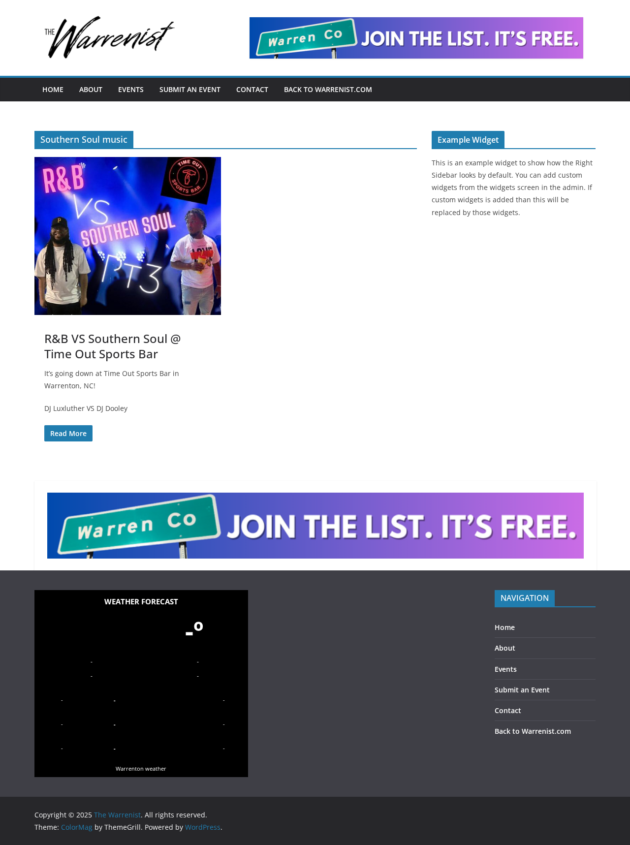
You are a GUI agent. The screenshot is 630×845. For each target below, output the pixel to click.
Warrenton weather (141, 768)
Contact (252, 89)
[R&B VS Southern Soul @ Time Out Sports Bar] (127, 235)
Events (131, 89)
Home (52, 89)
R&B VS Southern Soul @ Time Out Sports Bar (112, 346)
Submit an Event (189, 89)
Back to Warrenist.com (328, 89)
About (90, 89)
